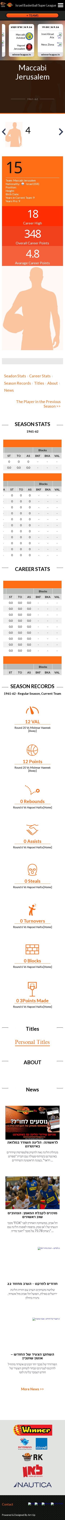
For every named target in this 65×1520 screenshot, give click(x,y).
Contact (7, 1504)
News (9, 390)
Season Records (17, 383)
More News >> (32, 1389)
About (52, 383)
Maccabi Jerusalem (32, 72)
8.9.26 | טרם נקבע (21, 27)
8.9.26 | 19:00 (50, 27)
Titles (39, 383)
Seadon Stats (15, 376)
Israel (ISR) (31, 183)
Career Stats (40, 376)
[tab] (15, 375)
